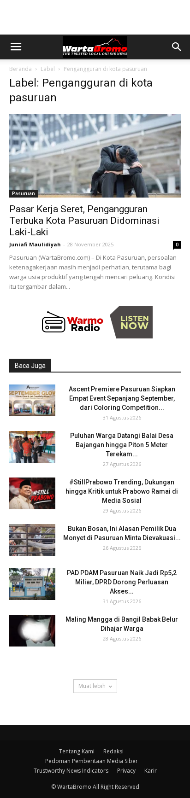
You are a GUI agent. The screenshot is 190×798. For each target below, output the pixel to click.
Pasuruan (23, 193)
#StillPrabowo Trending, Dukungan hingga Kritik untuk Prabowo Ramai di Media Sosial (121, 491)
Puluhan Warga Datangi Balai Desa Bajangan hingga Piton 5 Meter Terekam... (121, 445)
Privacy (126, 771)
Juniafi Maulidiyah (35, 244)
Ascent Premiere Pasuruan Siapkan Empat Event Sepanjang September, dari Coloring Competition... (122, 398)
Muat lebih (92, 686)
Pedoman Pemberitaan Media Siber (91, 761)
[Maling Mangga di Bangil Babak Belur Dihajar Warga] (32, 631)
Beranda (20, 69)
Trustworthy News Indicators (71, 771)
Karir (150, 771)
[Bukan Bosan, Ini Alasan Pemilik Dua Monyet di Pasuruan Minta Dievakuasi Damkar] (32, 540)
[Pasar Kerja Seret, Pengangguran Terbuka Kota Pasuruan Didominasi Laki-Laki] (95, 156)
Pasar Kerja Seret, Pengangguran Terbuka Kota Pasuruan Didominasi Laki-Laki (84, 221)
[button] (177, 47)
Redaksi (113, 751)
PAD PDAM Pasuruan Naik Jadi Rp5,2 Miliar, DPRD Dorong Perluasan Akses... (122, 582)
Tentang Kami (77, 751)
